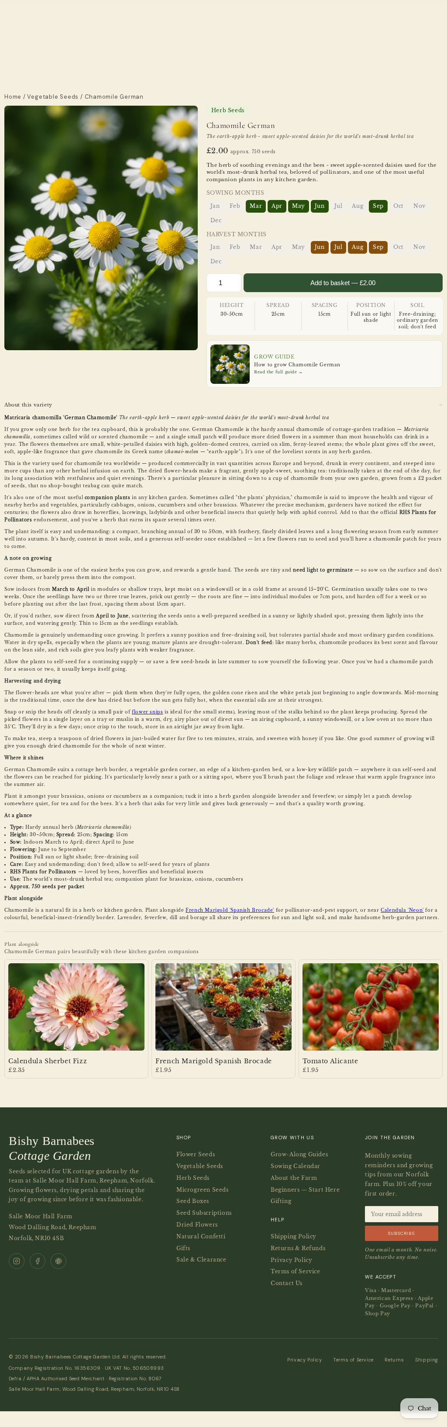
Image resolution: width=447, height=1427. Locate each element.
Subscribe (401, 1233)
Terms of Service (295, 1271)
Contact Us (287, 1283)
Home (12, 96)
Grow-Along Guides (299, 1154)
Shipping (426, 1360)
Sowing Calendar (295, 1166)
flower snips (147, 712)
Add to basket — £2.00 (342, 282)
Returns (394, 1360)
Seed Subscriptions (204, 1213)
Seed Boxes (192, 1201)
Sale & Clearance (201, 1259)
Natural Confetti (201, 1236)
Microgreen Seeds (202, 1189)
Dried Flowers (197, 1224)
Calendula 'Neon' (402, 910)
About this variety (28, 405)
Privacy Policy (291, 1260)
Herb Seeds (193, 1178)
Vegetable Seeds (53, 96)
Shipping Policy (293, 1236)
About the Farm (294, 1178)
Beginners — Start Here (305, 1189)
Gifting (281, 1201)
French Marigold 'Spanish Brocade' (230, 910)
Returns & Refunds (298, 1248)
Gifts (183, 1248)
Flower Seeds (195, 1154)
